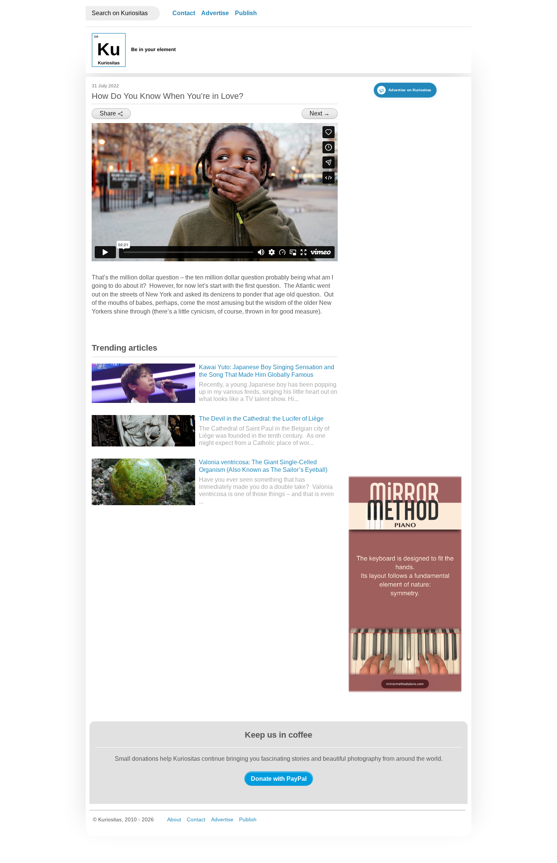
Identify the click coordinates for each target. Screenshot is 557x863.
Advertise (215, 13)
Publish (246, 13)
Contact (183, 13)
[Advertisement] (327, 50)
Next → (320, 113)
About (174, 819)
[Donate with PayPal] (278, 778)
